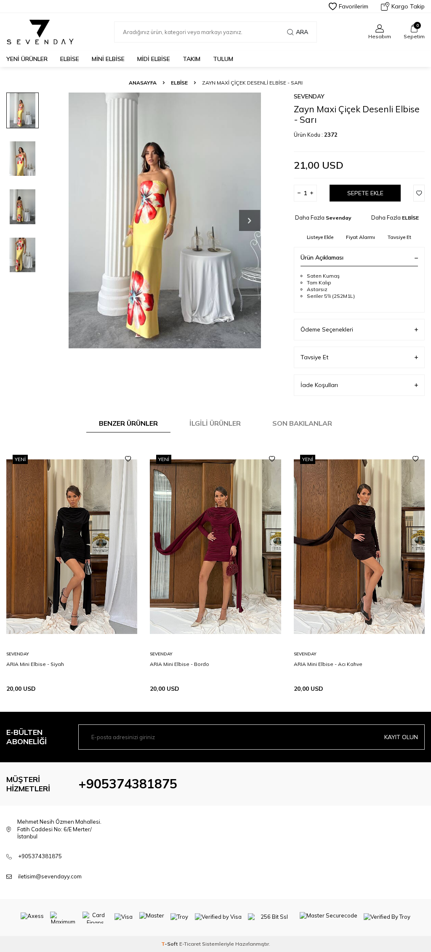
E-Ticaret (190, 944)
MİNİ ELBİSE (108, 59)
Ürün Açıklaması (322, 257)
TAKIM (191, 59)
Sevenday (309, 96)
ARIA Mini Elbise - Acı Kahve (328, 664)
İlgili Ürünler (215, 423)
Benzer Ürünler (128, 423)
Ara (302, 32)
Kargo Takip (408, 6)
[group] (164, 220)
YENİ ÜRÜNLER (27, 59)
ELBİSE (69, 59)
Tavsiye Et (399, 237)
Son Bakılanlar (302, 423)
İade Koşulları (319, 385)
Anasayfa (143, 83)
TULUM (223, 59)
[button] (249, 220)
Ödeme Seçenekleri (327, 329)
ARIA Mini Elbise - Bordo (179, 664)
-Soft (170, 944)
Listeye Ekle (320, 237)
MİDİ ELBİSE (153, 59)
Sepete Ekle (365, 193)
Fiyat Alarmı (360, 237)
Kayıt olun (401, 737)
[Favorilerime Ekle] (128, 459)
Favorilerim (353, 6)
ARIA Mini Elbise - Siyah (35, 664)
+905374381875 (127, 784)
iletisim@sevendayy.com (50, 876)
